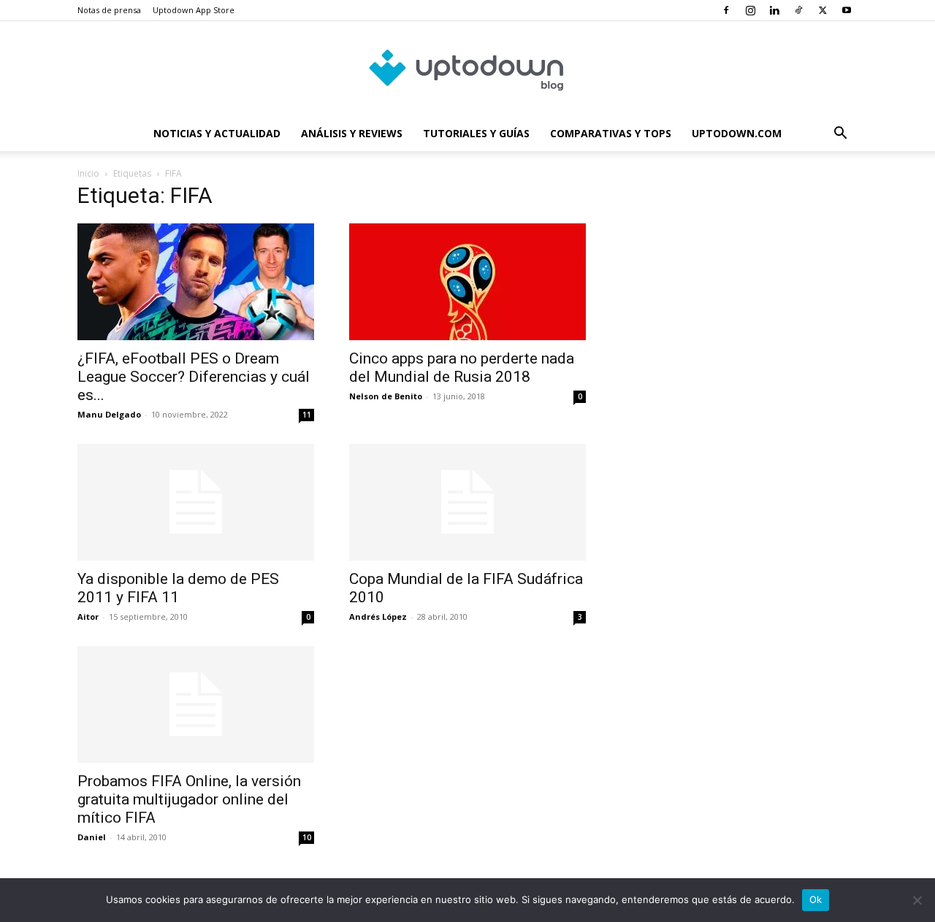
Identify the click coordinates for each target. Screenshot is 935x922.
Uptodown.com (737, 133)
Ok (816, 899)
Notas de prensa (109, 9)
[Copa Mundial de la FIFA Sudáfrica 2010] (467, 502)
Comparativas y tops (610, 133)
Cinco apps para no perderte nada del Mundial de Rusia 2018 (461, 367)
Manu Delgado (109, 414)
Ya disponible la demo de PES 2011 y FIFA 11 (178, 588)
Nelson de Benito (385, 396)
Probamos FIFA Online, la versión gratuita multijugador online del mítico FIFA (189, 799)
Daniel (91, 836)
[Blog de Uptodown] (467, 69)
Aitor (88, 616)
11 (306, 415)
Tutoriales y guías (476, 133)
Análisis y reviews (351, 133)
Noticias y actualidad (216, 133)
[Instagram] (750, 10)
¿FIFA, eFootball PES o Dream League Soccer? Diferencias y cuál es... (193, 377)
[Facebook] (726, 10)
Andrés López (378, 616)
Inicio (88, 173)
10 (306, 837)
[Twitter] (822, 10)
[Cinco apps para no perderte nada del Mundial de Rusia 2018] (467, 281)
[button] (840, 135)
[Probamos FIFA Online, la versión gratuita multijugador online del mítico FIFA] (195, 704)
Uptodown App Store (193, 9)
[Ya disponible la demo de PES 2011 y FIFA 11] (195, 502)
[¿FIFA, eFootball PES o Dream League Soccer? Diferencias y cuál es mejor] (195, 281)
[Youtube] (847, 10)
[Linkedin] (774, 10)
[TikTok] (798, 10)
